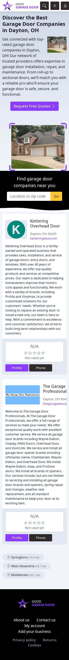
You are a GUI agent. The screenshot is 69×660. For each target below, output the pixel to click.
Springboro (24, 557)
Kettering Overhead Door (45, 223)
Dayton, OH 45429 (43, 234)
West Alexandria (28, 566)
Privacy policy (24, 640)
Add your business (34, 631)
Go (56, 196)
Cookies (34, 645)
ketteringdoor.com (43, 238)
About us (22, 620)
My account (34, 625)
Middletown (25, 575)
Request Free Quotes (33, 106)
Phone (40, 368)
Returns (50, 640)
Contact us (46, 620)
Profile (17, 368)
